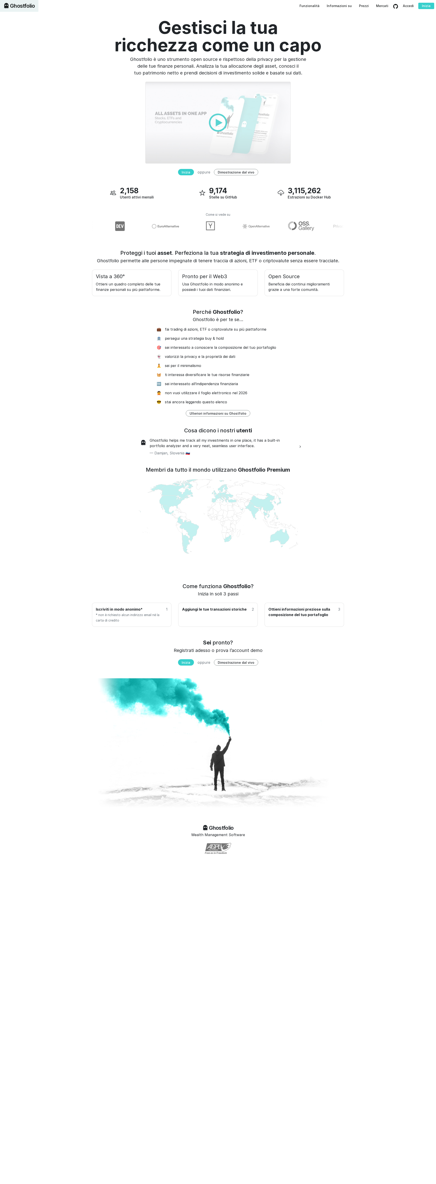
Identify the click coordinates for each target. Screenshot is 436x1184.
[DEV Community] (104, 226)
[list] (218, 447)
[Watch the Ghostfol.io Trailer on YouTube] (218, 122)
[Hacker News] (195, 226)
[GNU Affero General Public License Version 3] (218, 848)
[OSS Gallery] (286, 226)
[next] (300, 446)
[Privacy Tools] (331, 226)
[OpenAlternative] (241, 226)
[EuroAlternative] (150, 226)
